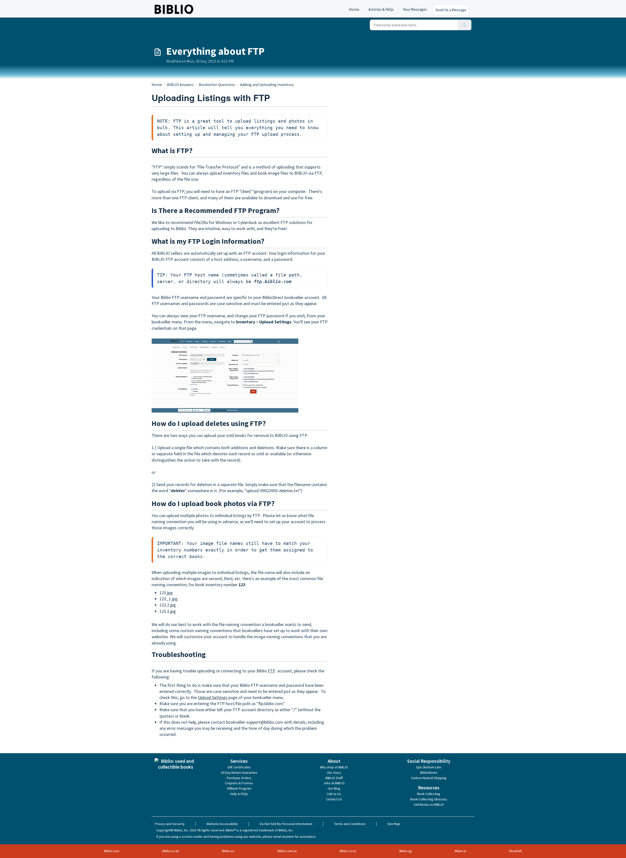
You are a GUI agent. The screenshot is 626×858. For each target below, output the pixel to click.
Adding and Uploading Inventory (267, 84)
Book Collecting (428, 794)
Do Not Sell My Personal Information (286, 824)
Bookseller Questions (217, 84)
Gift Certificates (239, 767)
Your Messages (415, 9)
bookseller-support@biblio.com (254, 722)
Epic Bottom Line (428, 767)
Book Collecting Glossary (428, 799)
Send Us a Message (451, 9)
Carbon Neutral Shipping (429, 778)
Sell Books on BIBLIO (429, 804)
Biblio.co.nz (348, 851)
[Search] (464, 25)
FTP (271, 671)
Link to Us (334, 794)
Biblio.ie (460, 851)
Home (354, 9)
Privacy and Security (170, 824)
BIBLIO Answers (180, 84)
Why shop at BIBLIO (334, 767)
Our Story (334, 772)
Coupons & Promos (239, 783)
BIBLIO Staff (334, 778)
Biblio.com (111, 851)
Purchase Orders (239, 778)
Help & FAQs (239, 794)
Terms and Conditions (350, 824)
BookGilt (515, 851)
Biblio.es (228, 851)
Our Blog (334, 788)
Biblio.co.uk (170, 851)
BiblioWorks (428, 772)
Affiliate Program (239, 788)
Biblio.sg (405, 851)
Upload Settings (212, 697)
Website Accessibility (222, 824)
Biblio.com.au (287, 851)
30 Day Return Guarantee (239, 772)
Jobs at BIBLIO (334, 783)
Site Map (393, 824)
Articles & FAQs (381, 9)
